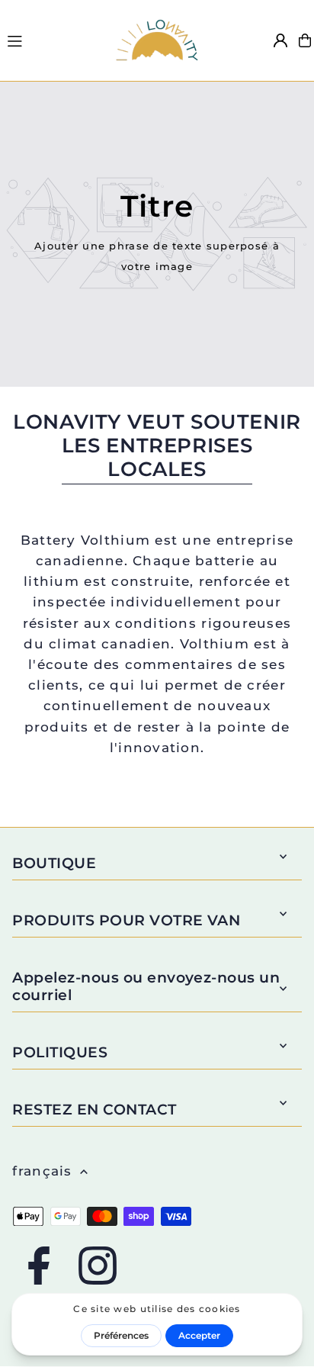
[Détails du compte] (280, 40)
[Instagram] (97, 1266)
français (42, 1171)
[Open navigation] (52, 39)
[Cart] (305, 40)
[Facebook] (39, 1266)
